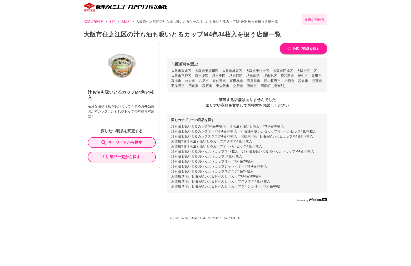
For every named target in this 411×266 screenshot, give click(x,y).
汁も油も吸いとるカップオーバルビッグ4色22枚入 (278, 131)
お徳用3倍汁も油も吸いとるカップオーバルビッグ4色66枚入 (216, 146)
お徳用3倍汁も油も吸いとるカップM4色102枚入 (277, 136)
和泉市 (303, 81)
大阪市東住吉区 (257, 71)
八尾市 (204, 81)
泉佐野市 (219, 81)
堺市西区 (236, 76)
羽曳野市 (178, 86)
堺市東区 (218, 76)
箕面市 (317, 81)
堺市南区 (253, 76)
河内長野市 (272, 81)
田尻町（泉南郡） (274, 86)
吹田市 (317, 76)
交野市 (238, 86)
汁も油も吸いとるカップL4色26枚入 (257, 126)
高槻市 (176, 81)
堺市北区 (270, 76)
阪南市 (252, 86)
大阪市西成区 (283, 71)
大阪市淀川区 (307, 71)
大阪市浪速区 (181, 71)
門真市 (193, 86)
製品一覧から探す (125, 157)
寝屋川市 (253, 81)
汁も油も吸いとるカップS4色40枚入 (198, 126)
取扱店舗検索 (94, 21)
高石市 (207, 86)
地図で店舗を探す (306, 48)
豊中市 (303, 76)
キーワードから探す (125, 142)
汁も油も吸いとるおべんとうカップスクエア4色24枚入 (212, 171)
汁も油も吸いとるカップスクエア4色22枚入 (204, 136)
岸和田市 (287, 76)
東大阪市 (222, 86)
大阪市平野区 (181, 76)
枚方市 (190, 81)
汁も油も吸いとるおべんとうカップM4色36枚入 (278, 151)
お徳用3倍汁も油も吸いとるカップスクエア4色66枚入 (211, 141)
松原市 (289, 81)
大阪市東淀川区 (206, 71)
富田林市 (236, 81)
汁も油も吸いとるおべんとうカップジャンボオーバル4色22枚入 (219, 166)
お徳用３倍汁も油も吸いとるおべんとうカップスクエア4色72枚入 (220, 181)
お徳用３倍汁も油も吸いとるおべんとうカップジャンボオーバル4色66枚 (225, 186)
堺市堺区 (201, 76)
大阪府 (126, 21)
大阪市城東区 (232, 71)
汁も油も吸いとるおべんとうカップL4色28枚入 (206, 156)
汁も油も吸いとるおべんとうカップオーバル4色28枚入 (212, 161)
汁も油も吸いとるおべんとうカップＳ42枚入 (204, 151)
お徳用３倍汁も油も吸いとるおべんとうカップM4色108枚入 (216, 176)
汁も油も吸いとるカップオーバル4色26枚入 (204, 131)
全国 (112, 21)
